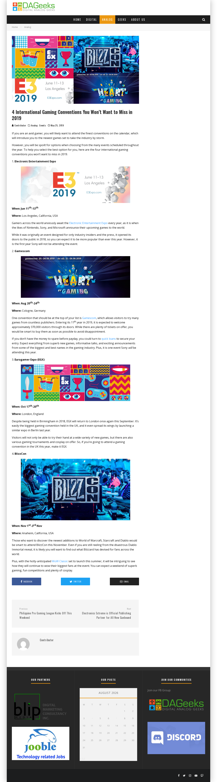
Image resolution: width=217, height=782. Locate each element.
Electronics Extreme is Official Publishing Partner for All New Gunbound (106, 613)
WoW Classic (60, 561)
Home (77, 19)
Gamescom (89, 318)
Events (42, 125)
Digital (91, 19)
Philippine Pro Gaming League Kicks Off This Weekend (45, 613)
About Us (138, 19)
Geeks (122, 19)
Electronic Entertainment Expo (88, 223)
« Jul (82, 759)
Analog (107, 19)
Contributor (20, 125)
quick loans (109, 339)
